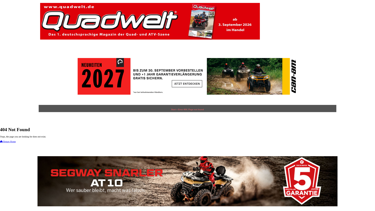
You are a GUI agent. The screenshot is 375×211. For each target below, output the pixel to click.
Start (173, 109)
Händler (47, 48)
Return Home (9, 141)
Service (62, 48)
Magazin (80, 48)
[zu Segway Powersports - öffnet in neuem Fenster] (187, 181)
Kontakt (117, 48)
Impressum (97, 48)
